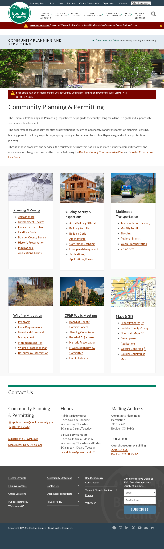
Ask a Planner (26, 216)
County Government (89, 3)
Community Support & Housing (46, 15)
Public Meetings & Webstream (18, 504)
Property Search (38, 3)
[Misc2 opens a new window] (152, 528)
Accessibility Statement (59, 477)
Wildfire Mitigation (27, 315)
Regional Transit (130, 238)
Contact (123, 3)
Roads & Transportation (93, 14)
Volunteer (90, 502)
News (60, 3)
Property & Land (76, 14)
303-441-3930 (20, 426)
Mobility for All (130, 228)
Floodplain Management (83, 249)
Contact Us (53, 485)
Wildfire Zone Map (132, 348)
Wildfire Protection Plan (32, 347)
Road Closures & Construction (94, 480)
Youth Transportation (134, 243)
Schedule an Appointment (76, 452)
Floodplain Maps (130, 333)
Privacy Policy (54, 501)
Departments (109, 3)
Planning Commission (82, 332)
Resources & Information (33, 353)
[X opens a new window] (133, 528)
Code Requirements (30, 327)
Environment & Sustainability (113, 14)
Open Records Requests (59, 493)
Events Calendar (79, 358)
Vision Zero (128, 249)
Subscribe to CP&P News (23, 438)
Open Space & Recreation (61, 14)
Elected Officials (17, 477)
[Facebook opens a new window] (114, 528)
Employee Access (17, 485)
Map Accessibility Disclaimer (25, 444)
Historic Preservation (31, 242)
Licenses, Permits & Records (140, 15)
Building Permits (79, 228)
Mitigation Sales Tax (30, 342)
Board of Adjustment (82, 337)
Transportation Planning (135, 223)
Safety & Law (128, 14)
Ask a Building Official (82, 223)
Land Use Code (27, 232)
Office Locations (17, 493)
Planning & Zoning (26, 210)
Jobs (52, 3)
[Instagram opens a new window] (120, 528)
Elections (71, 3)
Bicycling (126, 233)
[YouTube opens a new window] (139, 528)
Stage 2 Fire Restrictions (40, 25)
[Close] (162, 25)
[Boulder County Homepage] (19, 13)
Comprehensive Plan (30, 227)
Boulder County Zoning (32, 237)
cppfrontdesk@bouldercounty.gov (32, 422)
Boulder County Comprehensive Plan (101, 152)
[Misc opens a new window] (146, 528)
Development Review (31, 222)
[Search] (153, 14)
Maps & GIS (124, 316)
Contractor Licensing (82, 243)
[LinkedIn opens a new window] (127, 528)
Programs (24, 322)
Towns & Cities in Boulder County (98, 492)
